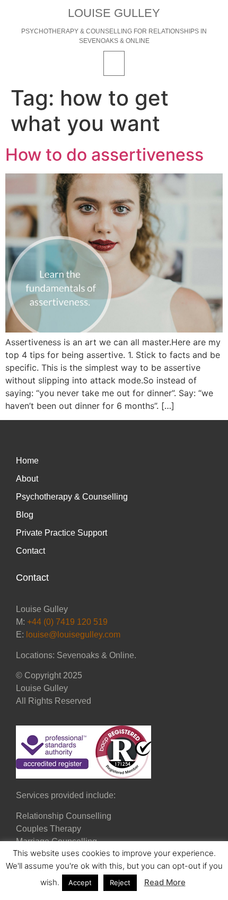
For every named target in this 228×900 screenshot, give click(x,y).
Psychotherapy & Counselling (72, 496)
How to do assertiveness (104, 154)
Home (27, 460)
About (27, 478)
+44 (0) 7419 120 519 (67, 621)
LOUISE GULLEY (114, 13)
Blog (24, 514)
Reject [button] (120, 882)
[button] (114, 63)
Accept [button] (80, 882)
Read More (165, 882)
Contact (30, 550)
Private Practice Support (61, 532)
